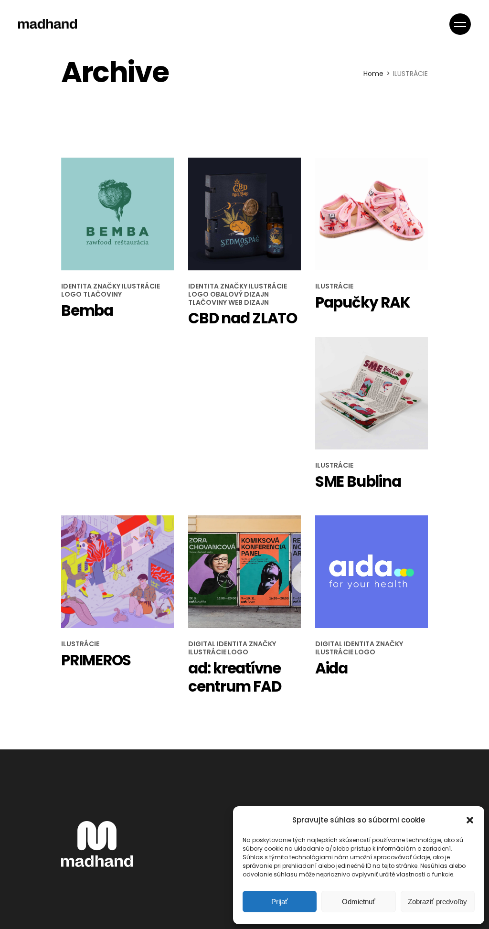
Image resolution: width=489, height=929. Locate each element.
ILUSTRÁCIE (141, 286)
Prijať (279, 901)
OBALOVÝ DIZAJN (239, 294)
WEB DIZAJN (248, 302)
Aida (331, 668)
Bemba (87, 310)
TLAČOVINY (102, 294)
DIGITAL (202, 644)
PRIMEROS (96, 660)
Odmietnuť (358, 901)
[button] (470, 820)
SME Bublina (358, 481)
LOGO (72, 294)
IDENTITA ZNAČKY (91, 286)
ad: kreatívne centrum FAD (234, 677)
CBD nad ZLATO (242, 318)
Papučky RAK (362, 302)
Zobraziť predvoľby (437, 901)
